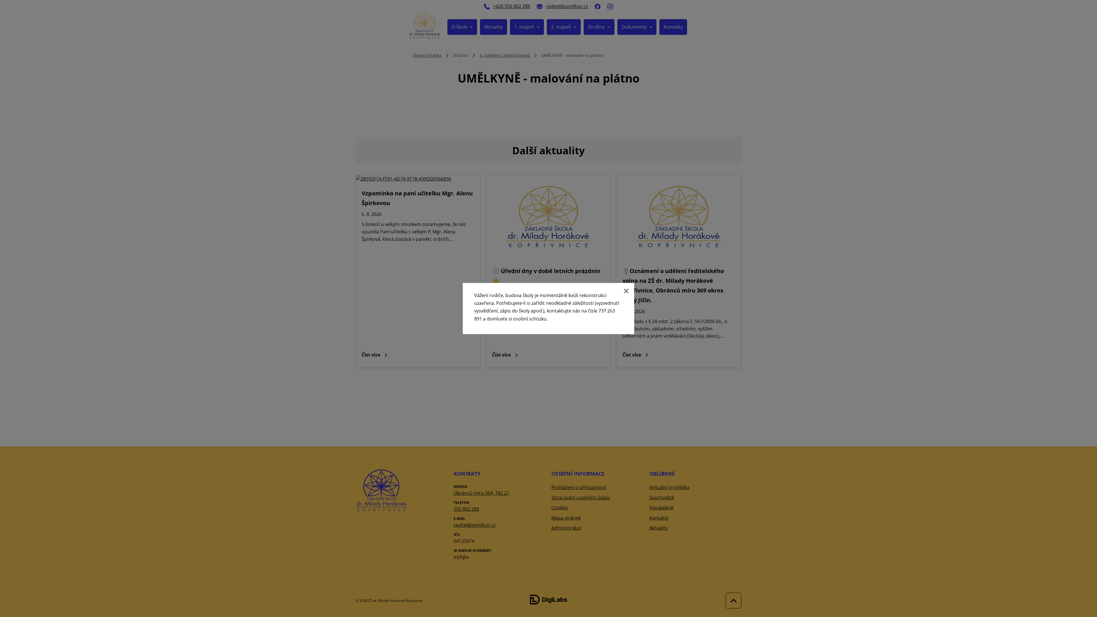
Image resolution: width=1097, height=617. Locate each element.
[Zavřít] (625, 291)
